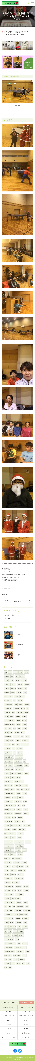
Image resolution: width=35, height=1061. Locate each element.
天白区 (11, 923)
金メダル (6, 854)
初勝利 (13, 692)
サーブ (18, 963)
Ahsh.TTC (21, 797)
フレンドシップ (8, 801)
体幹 (19, 728)
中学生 (11, 680)
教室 (5, 967)
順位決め (14, 935)
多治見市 (21, 935)
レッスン (6, 963)
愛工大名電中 (20, 906)
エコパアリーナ (20, 769)
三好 (20, 830)
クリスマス (21, 874)
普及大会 (14, 866)
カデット (22, 696)
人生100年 (24, 927)
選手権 (24, 728)
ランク (16, 696)
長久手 (24, 955)
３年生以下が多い (15, 898)
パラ (12, 850)
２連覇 (19, 838)
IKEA (14, 753)
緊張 (13, 745)
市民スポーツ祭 (22, 688)
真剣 (18, 745)
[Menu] (32, 3)
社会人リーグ (7, 700)
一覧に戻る (17, 601)
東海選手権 (7, 712)
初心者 (19, 890)
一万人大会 (16, 736)
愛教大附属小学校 (16, 858)
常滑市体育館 (18, 813)
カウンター (16, 708)
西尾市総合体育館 (8, 757)
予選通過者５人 (8, 947)
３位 (22, 736)
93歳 (19, 927)
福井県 (6, 716)
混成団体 (13, 874)
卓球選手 (18, 919)
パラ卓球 (18, 850)
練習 (23, 963)
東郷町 (11, 740)
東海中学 (20, 817)
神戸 (10, 672)
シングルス (7, 797)
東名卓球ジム (7, 708)
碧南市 (25, 902)
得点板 (23, 708)
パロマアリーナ (25, 789)
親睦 (27, 906)
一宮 (27, 866)
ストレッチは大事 (8, 919)
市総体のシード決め (9, 951)
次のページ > (28, 601)
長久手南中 (7, 890)
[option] (17, 93)
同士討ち (26, 813)
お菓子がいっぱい (18, 878)
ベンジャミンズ (8, 821)
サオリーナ (21, 834)
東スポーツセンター (16, 826)
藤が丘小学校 (7, 862)
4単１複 (6, 870)
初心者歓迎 (13, 927)
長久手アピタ (7, 753)
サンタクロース (8, 878)
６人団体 (19, 809)
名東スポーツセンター (22, 712)
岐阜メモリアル (8, 761)
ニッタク (24, 943)
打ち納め (26, 890)
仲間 (10, 931)
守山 (24, 830)
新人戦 (20, 704)
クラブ (13, 963)
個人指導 (22, 959)
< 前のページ (6, 601)
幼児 (5, 672)
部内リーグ (25, 740)
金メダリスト (23, 785)
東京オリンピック (19, 781)
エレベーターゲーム (9, 902)
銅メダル (20, 854)
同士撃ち (6, 874)
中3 (14, 906)
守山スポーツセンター (16, 773)
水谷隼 (16, 785)
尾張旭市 (6, 898)
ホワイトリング (8, 696)
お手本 (15, 931)
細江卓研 (17, 732)
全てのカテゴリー (10, 615)
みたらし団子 (20, 951)
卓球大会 (18, 716)
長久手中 (26, 886)
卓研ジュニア (18, 761)
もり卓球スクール (8, 939)
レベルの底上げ (18, 765)
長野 (25, 692)
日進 (5, 765)
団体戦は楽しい (8, 813)
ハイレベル (7, 817)
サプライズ (7, 935)
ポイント (22, 676)
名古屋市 (6, 692)
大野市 (11, 716)
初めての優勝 (16, 955)
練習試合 (27, 704)
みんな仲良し (15, 882)
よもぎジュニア (8, 910)
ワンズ (23, 732)
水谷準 (26, 765)
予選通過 (6, 773)
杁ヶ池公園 (19, 749)
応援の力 (6, 838)
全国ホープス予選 (15, 777)
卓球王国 (13, 688)
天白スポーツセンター (10, 834)
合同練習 (6, 850)
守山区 (27, 736)
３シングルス (19, 757)
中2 (10, 906)
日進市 (14, 817)
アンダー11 (17, 821)
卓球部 (24, 724)
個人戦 (6, 732)
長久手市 (6, 777)
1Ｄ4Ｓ (25, 809)
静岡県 (6, 789)
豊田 (23, 805)
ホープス (15, 672)
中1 (28, 708)
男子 (14, 700)
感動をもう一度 (8, 785)
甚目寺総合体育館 (8, 769)
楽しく (6, 927)
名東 (11, 732)
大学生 (24, 793)
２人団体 (23, 862)
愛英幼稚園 (16, 862)
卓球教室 (18, 740)
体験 (10, 959)
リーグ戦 (6, 826)
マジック (13, 684)
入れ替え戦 (7, 749)
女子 (13, 749)
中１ (5, 906)
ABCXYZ (14, 830)
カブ (21, 672)
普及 (23, 821)
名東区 (6, 740)
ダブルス (14, 797)
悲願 (25, 923)
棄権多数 (21, 866)
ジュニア (15, 959)
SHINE (17, 939)
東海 (17, 846)
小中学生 (12, 789)
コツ (28, 963)
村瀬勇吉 (6, 684)
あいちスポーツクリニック (11, 914)
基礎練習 (19, 902)
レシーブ (20, 684)
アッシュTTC (27, 826)
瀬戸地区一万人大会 (9, 724)
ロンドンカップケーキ (10, 943)
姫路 (14, 728)
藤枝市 (22, 894)
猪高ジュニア (17, 910)
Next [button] (31, 94)
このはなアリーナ (8, 846)
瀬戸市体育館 (7, 736)
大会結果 (4, 594)
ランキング (7, 745)
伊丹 (10, 728)
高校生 (18, 793)
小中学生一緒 (21, 870)
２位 (18, 789)
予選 (13, 712)
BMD (19, 943)
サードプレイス (8, 842)
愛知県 (24, 716)
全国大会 (6, 676)
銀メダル (13, 854)
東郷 (24, 761)
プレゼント (7, 882)
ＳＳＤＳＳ (13, 870)
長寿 (5, 931)
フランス (23, 680)
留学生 (17, 680)
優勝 (12, 676)
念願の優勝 (18, 923)
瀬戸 (19, 805)
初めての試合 (7, 955)
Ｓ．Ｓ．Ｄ (7, 866)
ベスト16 (12, 809)
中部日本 (19, 692)
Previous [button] (4, 94)
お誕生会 (21, 931)
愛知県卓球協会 (8, 704)
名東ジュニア (26, 910)
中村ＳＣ (20, 700)
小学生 (6, 680)
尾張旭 (10, 765)
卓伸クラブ (7, 830)
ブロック (6, 688)
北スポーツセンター (9, 720)
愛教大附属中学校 (8, 886)
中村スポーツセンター (20, 947)
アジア (24, 850)
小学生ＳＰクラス (8, 894)
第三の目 (27, 684)
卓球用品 (20, 753)
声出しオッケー (8, 781)
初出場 (26, 773)
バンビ (26, 672)
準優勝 (18, 720)
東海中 (14, 890)
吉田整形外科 (23, 914)
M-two (25, 801)
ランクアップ (24, 745)
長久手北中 (18, 886)
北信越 (22, 846)
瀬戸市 (18, 724)
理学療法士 (25, 919)
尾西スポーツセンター (10, 805)
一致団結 (13, 838)
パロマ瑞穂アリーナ (9, 793)
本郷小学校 (7, 858)
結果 (17, 676)
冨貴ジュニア (18, 801)
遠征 (5, 728)
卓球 (5, 959)
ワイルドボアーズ (19, 842)
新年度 (27, 951)
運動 (10, 967)
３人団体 (28, 842)
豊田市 (6, 923)
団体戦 (24, 720)
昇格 (16, 704)
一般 (17, 894)
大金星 (6, 809)
